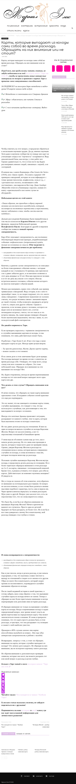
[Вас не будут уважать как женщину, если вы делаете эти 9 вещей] (56, 96)
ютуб (34, 710)
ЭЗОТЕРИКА (27, 26)
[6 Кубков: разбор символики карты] (25, 743)
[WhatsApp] (25, 691)
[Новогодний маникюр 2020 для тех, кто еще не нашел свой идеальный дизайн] (56, 117)
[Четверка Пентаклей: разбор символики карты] (42, 743)
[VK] (25, 678)
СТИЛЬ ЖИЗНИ (14, 30)
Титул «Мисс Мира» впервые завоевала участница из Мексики (67, 107)
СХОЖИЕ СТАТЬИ (8, 734)
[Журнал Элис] (38, 11)
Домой (3, 35)
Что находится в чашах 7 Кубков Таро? (12, 726)
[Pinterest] (25, 681)
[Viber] (25, 688)
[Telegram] (25, 674)
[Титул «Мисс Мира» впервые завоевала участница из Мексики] (56, 106)
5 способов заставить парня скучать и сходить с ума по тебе (62, 88)
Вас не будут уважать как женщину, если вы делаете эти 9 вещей (67, 97)
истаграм (25, 710)
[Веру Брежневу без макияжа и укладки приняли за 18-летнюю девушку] (56, 128)
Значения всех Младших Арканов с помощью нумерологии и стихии (8, 751)
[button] (72, 28)
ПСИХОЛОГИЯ (13, 26)
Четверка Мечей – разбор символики (41, 726)
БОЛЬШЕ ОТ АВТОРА (23, 734)
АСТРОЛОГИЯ (41, 26)
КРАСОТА (54, 26)
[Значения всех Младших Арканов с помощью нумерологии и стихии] (8, 743)
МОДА (63, 26)
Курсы (26, 30)
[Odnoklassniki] (25, 685)
